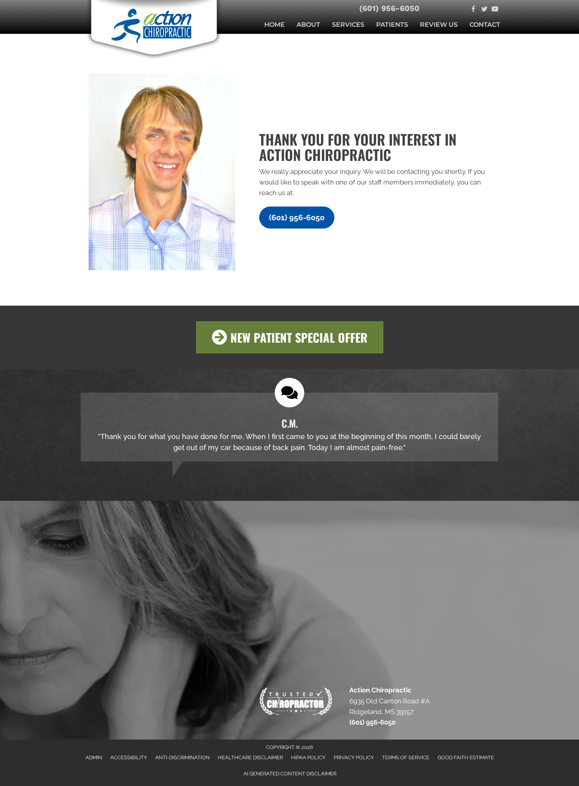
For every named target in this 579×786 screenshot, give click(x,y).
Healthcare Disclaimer (250, 757)
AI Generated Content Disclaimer (289, 774)
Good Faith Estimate (466, 757)
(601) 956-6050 (389, 8)
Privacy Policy (354, 757)
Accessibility (128, 757)
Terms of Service (405, 757)
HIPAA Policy (308, 757)
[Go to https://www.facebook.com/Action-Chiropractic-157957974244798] (473, 9)
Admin (93, 757)
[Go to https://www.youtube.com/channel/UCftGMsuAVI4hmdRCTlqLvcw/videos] (495, 9)
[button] (296, 218)
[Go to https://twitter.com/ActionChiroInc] (484, 9)
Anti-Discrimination (182, 757)
